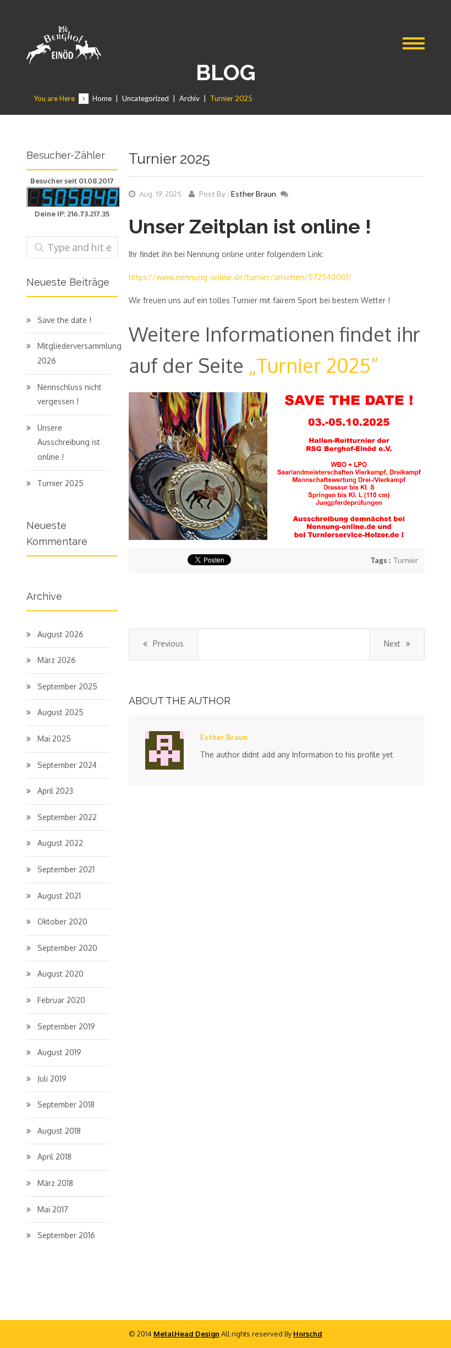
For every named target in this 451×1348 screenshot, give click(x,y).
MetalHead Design (186, 1333)
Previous (168, 643)
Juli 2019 (52, 1078)
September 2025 (67, 686)
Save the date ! (64, 320)
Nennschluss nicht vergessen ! (69, 394)
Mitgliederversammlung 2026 (73, 353)
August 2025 (60, 712)
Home (102, 98)
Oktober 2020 (62, 921)
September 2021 (66, 869)
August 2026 (60, 634)
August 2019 (59, 1052)
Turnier (405, 560)
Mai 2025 (54, 738)
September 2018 (66, 1104)
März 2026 (56, 660)
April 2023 (55, 790)
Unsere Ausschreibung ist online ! (68, 442)
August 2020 (60, 973)
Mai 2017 (52, 1209)
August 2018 (59, 1130)
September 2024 (67, 765)
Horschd (307, 1333)
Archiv (189, 98)
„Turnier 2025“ (313, 365)
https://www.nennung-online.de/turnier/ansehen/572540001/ (240, 277)
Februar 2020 (61, 1000)
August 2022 (60, 843)
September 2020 (67, 947)
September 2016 (66, 1235)
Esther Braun (253, 193)
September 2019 (66, 1026)
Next (392, 643)
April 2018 (54, 1156)
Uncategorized (145, 98)
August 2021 (59, 895)
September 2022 (67, 817)
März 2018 (55, 1183)
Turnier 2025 (60, 483)
